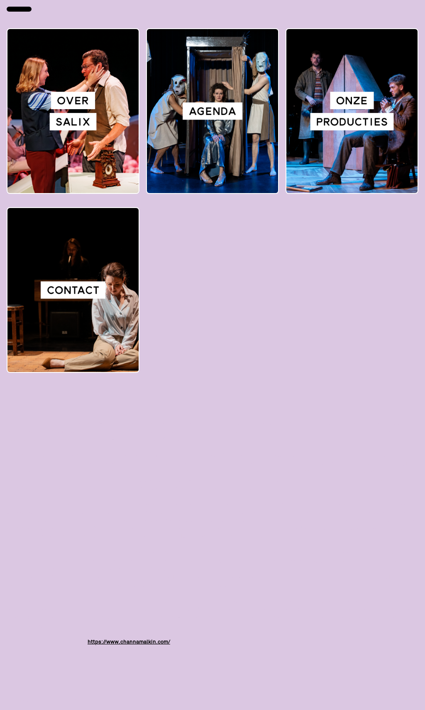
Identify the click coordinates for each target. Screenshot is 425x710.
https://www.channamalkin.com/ (129, 641)
